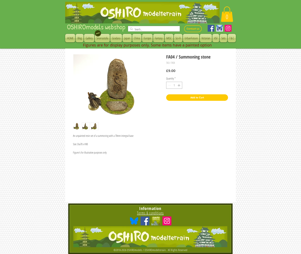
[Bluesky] (219, 28)
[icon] (156, 220)
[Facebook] (211, 28)
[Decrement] (169, 85)
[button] (227, 14)
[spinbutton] (174, 85)
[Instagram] (228, 28)
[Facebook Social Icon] (145, 220)
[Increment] (179, 85)
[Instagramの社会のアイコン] (167, 220)
